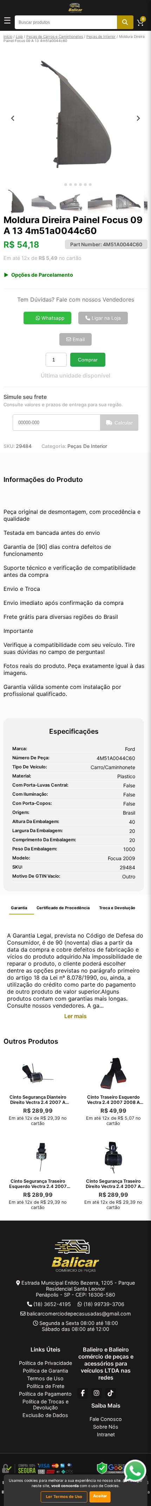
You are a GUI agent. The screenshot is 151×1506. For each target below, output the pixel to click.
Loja (19, 36)
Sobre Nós (105, 1427)
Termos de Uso (45, 1378)
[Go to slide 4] (75, 184)
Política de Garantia (45, 1371)
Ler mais (75, 1016)
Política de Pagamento (45, 1394)
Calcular (123, 423)
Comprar (88, 359)
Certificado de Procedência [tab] (63, 907)
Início (8, 36)
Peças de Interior (101, 36)
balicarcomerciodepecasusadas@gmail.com (79, 1314)
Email (78, 339)
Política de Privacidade (45, 1363)
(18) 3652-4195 (52, 1304)
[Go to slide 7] (90, 184)
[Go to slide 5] (80, 184)
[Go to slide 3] (70, 184)
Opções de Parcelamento (42, 275)
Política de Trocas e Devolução (45, 1404)
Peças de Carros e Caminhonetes (54, 36)
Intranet (106, 1434)
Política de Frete (45, 1386)
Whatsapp (52, 318)
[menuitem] (16, 202)
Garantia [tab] (19, 907)
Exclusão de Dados (45, 1415)
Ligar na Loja (105, 318)
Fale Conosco (106, 1419)
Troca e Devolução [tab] (117, 907)
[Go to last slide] (13, 118)
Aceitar (100, 1495)
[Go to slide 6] (85, 184)
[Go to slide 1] (61, 185)
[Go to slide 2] (65, 184)
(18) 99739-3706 (104, 1304)
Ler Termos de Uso (64, 1496)
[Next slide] (138, 118)
